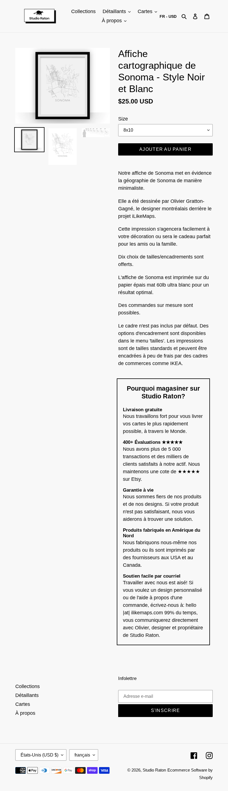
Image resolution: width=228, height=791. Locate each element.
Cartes (22, 704)
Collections (27, 686)
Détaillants (27, 695)
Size (123, 119)
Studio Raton (154, 770)
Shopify (206, 777)
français (82, 755)
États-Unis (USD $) (39, 755)
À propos (25, 713)
